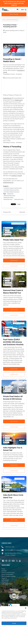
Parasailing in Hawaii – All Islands (12, 74)
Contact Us (5, 582)
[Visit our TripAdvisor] (13, 561)
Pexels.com (18, 95)
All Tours (4, 570)
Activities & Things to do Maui (11, 190)
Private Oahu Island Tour (13, 240)
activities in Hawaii (16, 175)
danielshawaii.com (8, 182)
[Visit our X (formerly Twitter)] (17, 561)
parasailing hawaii (8, 197)
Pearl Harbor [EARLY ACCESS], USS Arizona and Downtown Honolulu (13, 342)
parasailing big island (9, 195)
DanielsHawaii (7, 98)
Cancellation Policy (7, 584)
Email (19, 204)
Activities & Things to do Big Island (12, 188)
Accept (14, 623)
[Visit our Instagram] (9, 561)
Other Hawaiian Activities (8, 576)
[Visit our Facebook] (3, 561)
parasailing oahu (18, 199)
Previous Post (7, 212)
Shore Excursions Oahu (8, 572)
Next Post (22, 212)
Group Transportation (7, 574)
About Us (4, 578)
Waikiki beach (19, 100)
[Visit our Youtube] (20, 561)
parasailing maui (8, 199)
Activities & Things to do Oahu (11, 192)
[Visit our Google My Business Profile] (6, 561)
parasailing (10, 193)
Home (3, 569)
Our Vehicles (5, 580)
